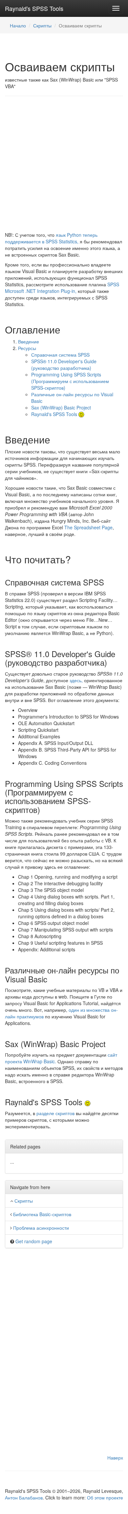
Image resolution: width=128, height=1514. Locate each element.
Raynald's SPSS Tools (34, 8)
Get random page (33, 1241)
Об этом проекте (105, 1497)
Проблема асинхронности (41, 1227)
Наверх (115, 1457)
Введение (28, 341)
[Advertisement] (64, 167)
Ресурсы (27, 348)
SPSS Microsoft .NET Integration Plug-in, (62, 287)
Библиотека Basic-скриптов (42, 1214)
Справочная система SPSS (60, 354)
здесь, (76, 680)
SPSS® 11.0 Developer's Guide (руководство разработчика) (63, 364)
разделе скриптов (55, 1113)
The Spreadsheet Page (88, 527)
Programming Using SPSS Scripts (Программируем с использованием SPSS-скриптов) (70, 381)
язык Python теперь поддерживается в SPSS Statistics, (51, 238)
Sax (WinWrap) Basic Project (61, 407)
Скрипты (42, 25)
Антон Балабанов (24, 1497)
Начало (18, 25)
